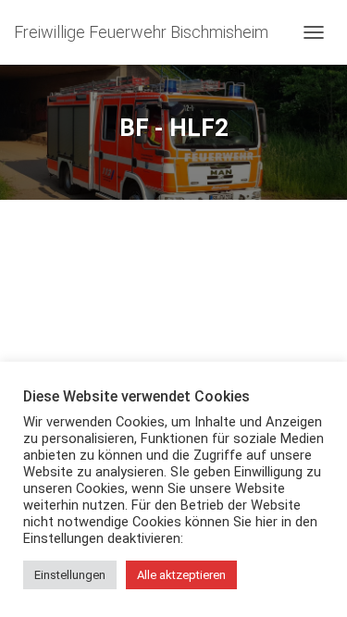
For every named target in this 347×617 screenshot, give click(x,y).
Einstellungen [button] (69, 575)
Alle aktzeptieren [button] (181, 575)
